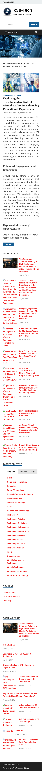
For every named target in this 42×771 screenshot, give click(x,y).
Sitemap (7, 601)
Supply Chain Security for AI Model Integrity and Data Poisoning (29, 447)
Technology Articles (16, 519)
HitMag (26, 768)
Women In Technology (17, 571)
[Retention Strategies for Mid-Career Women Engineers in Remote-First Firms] (10, 329)
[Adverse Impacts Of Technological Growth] (10, 705)
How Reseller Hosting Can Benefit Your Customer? (28, 413)
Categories (10, 471)
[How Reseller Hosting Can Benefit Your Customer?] (10, 411)
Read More (7, 244)
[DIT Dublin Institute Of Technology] (10, 720)
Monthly (23, 471)
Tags (33, 471)
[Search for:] (23, 24)
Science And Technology (18, 511)
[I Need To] (8, 731)
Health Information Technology (20, 494)
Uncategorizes (13, 556)
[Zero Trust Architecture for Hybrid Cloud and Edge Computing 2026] (10, 369)
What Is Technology (16, 567)
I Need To (19, 731)
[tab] (10, 471)
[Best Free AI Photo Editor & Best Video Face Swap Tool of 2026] (10, 352)
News (9, 507)
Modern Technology (16, 503)
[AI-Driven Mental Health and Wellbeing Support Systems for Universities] (10, 425)
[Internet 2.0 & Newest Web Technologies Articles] (10, 740)
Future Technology (15, 490)
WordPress (16, 768)
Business (11, 478)
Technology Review (15, 544)
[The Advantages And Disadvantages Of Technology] (10, 677)
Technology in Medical (17, 535)
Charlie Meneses (26, 113)
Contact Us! (9, 592)
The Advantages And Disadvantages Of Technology (28, 679)
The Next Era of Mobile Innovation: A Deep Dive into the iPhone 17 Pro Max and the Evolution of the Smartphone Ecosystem (28, 287)
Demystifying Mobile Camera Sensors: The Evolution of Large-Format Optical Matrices (28, 313)
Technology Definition (17, 523)
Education (11, 486)
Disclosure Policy (12, 597)
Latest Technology (15, 498)
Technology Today (15, 548)
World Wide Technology (17, 575)
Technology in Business (18, 527)
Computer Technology (17, 482)
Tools (9, 552)
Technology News (15, 540)
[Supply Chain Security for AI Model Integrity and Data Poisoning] (10, 445)
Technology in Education (12, 95)
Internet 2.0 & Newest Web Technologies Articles (28, 742)
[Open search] (36, 32)
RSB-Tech (22, 10)
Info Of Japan (9, 645)
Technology (12, 515)
